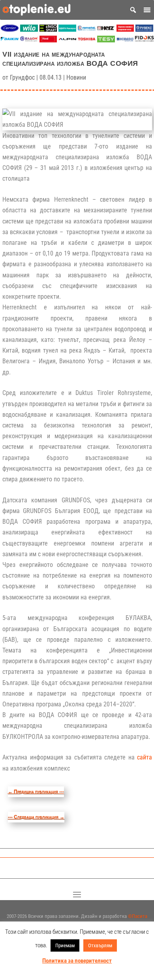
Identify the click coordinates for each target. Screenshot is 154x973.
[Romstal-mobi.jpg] (87, 29)
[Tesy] (106, 40)
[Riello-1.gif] (125, 29)
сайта (144, 757)
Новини (76, 77)
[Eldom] (29, 40)
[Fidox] (144, 40)
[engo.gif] (48, 29)
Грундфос (22, 77)
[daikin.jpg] (10, 40)
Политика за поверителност (77, 960)
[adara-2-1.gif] (67, 29)
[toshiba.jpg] (87, 40)
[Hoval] (48, 40)
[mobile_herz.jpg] (106, 29)
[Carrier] (10, 29)
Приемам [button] (65, 945)
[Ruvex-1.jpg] (144, 29)
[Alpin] (67, 40)
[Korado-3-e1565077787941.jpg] (125, 40)
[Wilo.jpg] (29, 29)
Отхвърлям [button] (100, 945)
